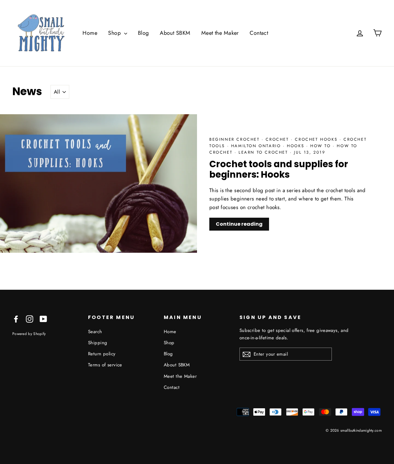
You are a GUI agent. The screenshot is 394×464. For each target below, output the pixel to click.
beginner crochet (235, 139)
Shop (115, 33)
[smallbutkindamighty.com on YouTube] (43, 318)
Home (89, 33)
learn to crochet (264, 152)
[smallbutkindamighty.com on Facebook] (16, 318)
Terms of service (105, 364)
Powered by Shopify (29, 333)
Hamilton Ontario (257, 146)
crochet (278, 139)
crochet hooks (317, 139)
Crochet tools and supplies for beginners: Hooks (278, 169)
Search (95, 331)
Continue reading (239, 224)
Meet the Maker (220, 33)
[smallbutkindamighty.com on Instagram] (29, 318)
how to (321, 146)
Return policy (102, 353)
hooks (296, 146)
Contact (259, 33)
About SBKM (175, 33)
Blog (143, 33)
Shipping (97, 342)
